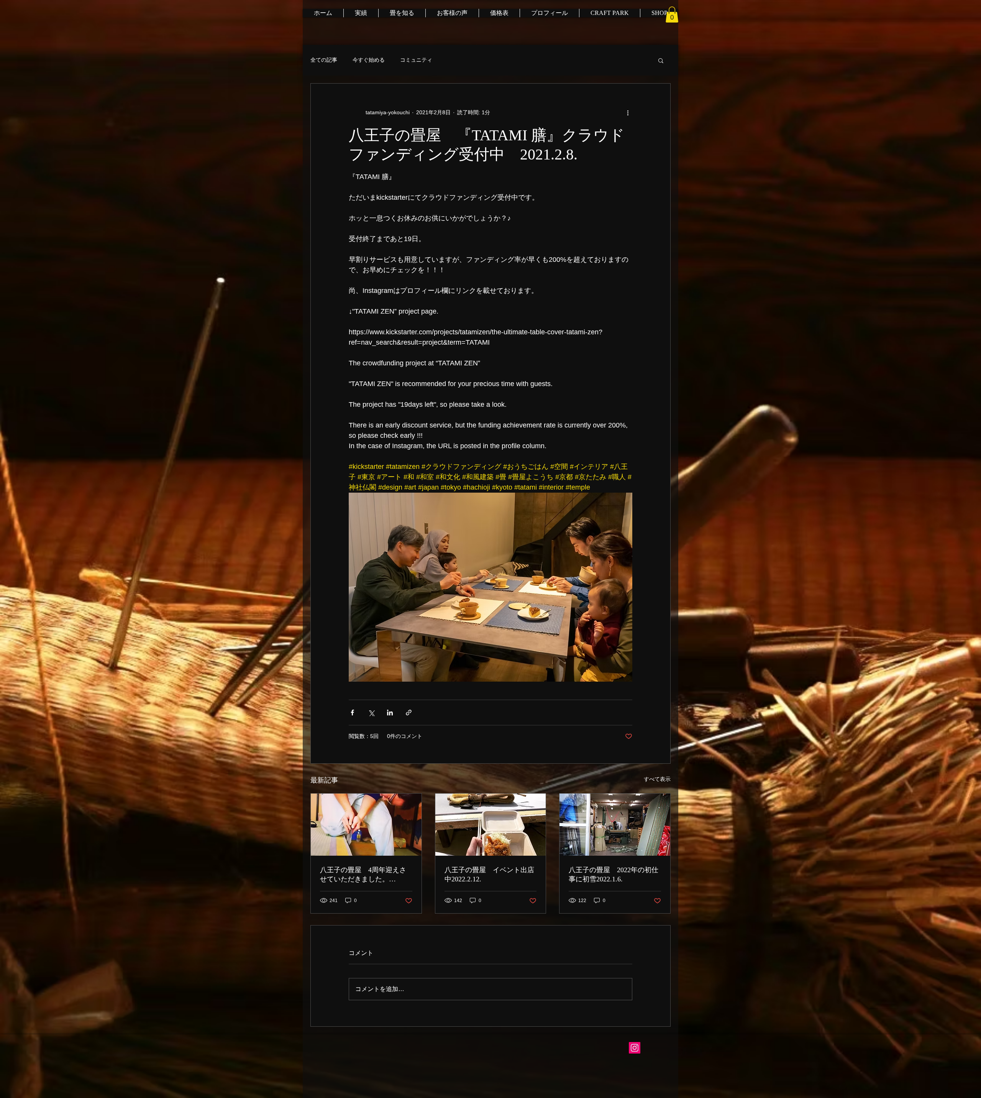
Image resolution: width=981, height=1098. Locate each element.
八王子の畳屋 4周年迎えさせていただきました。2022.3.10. (363, 875)
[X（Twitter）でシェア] (371, 712)
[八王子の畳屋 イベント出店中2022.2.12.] (490, 825)
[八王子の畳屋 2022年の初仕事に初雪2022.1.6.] (614, 825)
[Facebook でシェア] (352, 712)
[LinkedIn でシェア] (390, 712)
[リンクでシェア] (408, 712)
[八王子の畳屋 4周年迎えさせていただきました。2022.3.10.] (366, 825)
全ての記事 (323, 60)
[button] (672, 15)
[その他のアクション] (627, 112)
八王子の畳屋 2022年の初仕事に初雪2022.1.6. (613, 874)
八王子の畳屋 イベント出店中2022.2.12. (489, 874)
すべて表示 (657, 779)
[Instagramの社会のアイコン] (634, 1048)
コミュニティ (416, 60)
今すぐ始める (369, 60)
